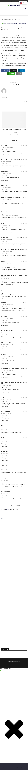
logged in (8, 509)
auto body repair (7, 330)
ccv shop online (6, 210)
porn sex (4, 354)
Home (2, 18)
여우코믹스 (4, 145)
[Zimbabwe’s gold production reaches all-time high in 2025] (14, 120)
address (4, 289)
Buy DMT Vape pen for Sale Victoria (13, 249)
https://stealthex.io (8, 342)
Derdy (10, 89)
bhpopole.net (5, 171)
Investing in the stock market (11, 237)
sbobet (3, 223)
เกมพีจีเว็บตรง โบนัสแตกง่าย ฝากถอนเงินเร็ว (12, 368)
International (9, 18)
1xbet (3, 425)
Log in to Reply (24, 145)
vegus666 (4, 465)
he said (3, 302)
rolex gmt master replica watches (13, 159)
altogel (4, 478)
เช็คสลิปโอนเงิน (5, 451)
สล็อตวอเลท (4, 185)
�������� (5, 411)
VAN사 (3, 261)
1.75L (2, 397)
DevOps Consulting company (10, 197)
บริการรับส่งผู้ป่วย (5, 491)
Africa (16, 18)
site (2, 437)
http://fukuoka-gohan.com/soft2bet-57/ (13, 383)
